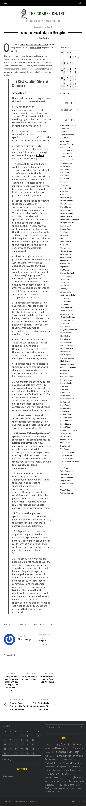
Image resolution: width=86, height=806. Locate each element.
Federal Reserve (53, 763)
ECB (59, 756)
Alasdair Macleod (67, 135)
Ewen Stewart (65, 241)
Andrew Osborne (67, 144)
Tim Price (64, 468)
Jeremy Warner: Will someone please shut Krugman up (47, 679)
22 (70, 78)
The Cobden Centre (67, 452)
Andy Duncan (65, 147)
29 (70, 86)
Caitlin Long (65, 185)
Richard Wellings (66, 414)
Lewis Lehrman (66, 333)
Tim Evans (64, 232)
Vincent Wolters (66, 483)
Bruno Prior (64, 182)
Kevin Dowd (65, 402)
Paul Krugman (55, 785)
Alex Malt (64, 138)
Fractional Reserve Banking (53, 767)
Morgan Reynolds (67, 358)
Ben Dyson (64, 172)
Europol (63, 238)
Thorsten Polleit (66, 458)
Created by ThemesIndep (30, 801)
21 (67, 78)
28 (68, 85)
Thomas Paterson (67, 455)
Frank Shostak (65, 226)
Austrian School (71, 744)
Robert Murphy (66, 421)
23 (27, 749)
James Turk (64, 279)
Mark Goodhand (66, 342)
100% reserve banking (52, 745)
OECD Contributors (68, 367)
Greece (59, 770)
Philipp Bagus (65, 408)
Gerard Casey (65, 254)
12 (62, 70)
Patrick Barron (66, 380)
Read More (43, 645)
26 (62, 85)
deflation (53, 756)
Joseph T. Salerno (67, 320)
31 (75, 86)
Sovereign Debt (52, 791)
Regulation (62, 788)
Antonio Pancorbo (67, 160)
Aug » (68, 93)
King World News (63, 778)
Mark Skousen (65, 351)
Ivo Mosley (64, 270)
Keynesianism (51, 777)
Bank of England (72, 748)
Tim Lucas (64, 465)
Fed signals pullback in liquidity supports (29, 678)
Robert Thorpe (66, 427)
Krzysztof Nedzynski (68, 329)
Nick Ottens (65, 361)
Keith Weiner (65, 326)
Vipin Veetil (64, 487)
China (47, 756)
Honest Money (70, 769)
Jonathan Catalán (67, 311)
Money (73, 781)
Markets (79, 777)
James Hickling (66, 276)
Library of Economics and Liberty (34, 44)
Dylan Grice (64, 235)
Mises (46, 781)
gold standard (51, 770)
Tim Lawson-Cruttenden (69, 461)
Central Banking (67, 752)
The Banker (64, 449)
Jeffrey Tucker (66, 292)
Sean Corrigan (44, 38)
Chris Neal (64, 191)
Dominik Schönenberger (69, 219)
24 (75, 78)
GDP (73, 767)
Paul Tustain (65, 392)
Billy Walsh (64, 179)
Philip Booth (65, 395)
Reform (54, 788)
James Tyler (65, 282)
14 (67, 70)
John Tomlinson (66, 307)
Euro (69, 760)
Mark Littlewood (66, 345)
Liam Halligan (65, 336)
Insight (64, 773)
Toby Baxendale (66, 471)
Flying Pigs (42, 640)
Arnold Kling (19, 92)
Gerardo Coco (65, 257)
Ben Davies (64, 169)
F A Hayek (74, 760)
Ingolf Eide (64, 267)
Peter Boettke (65, 405)
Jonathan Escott (66, 314)
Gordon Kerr (65, 263)
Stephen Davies (66, 439)
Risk (68, 788)
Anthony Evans (66, 153)
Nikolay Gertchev (67, 364)
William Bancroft (67, 493)
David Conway (66, 204)
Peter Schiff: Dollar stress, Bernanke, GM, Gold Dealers (39, 705)
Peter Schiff (63, 785)
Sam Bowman (65, 433)
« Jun (62, 93)
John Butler (64, 298)
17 (75, 71)
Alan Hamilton (65, 131)
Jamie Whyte (65, 285)
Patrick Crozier (66, 383)
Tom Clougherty (66, 477)
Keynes (72, 774)
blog (53, 752)
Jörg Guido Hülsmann (68, 317)
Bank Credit (50, 748)
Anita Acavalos (66, 150)
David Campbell (66, 201)
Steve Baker (65, 443)
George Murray (66, 248)
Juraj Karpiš (64, 323)
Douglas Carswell (67, 223)
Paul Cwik (64, 389)
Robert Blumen (66, 417)
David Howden (66, 207)
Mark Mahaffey (66, 348)
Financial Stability (72, 763)
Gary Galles (64, 245)
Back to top (76, 801)
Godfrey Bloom (66, 260)
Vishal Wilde (65, 490)
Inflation (54, 773)
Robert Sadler (65, 424)
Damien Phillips (66, 197)
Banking (59, 748)
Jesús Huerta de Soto (68, 295)
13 (64, 71)
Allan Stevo (64, 141)
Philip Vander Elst (67, 399)
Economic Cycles (72, 755)
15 (70, 71)
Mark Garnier (65, 339)
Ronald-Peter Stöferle (68, 430)
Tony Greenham (66, 480)
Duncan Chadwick (67, 273)
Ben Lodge (64, 175)
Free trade (67, 766)
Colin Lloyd (64, 194)
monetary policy (59, 781)
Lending (71, 778)
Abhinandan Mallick (68, 125)
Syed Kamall (65, 446)
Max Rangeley (65, 355)
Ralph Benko (65, 411)
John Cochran (65, 301)
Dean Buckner (65, 210)
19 (62, 78)
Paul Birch (64, 386)
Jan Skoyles (64, 289)
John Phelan (64, 304)
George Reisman (66, 251)
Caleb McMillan (66, 188)
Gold (78, 766)
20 (64, 78)
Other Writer (65, 370)
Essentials (62, 760)
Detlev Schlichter (66, 213)
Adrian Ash (64, 128)
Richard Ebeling (66, 229)
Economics (38, 27)
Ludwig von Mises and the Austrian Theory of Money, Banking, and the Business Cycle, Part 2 (11, 683)
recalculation (35, 47)
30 (73, 86)
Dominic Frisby (66, 216)
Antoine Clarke (66, 157)
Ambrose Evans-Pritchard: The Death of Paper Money (19, 705)
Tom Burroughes (66, 474)
